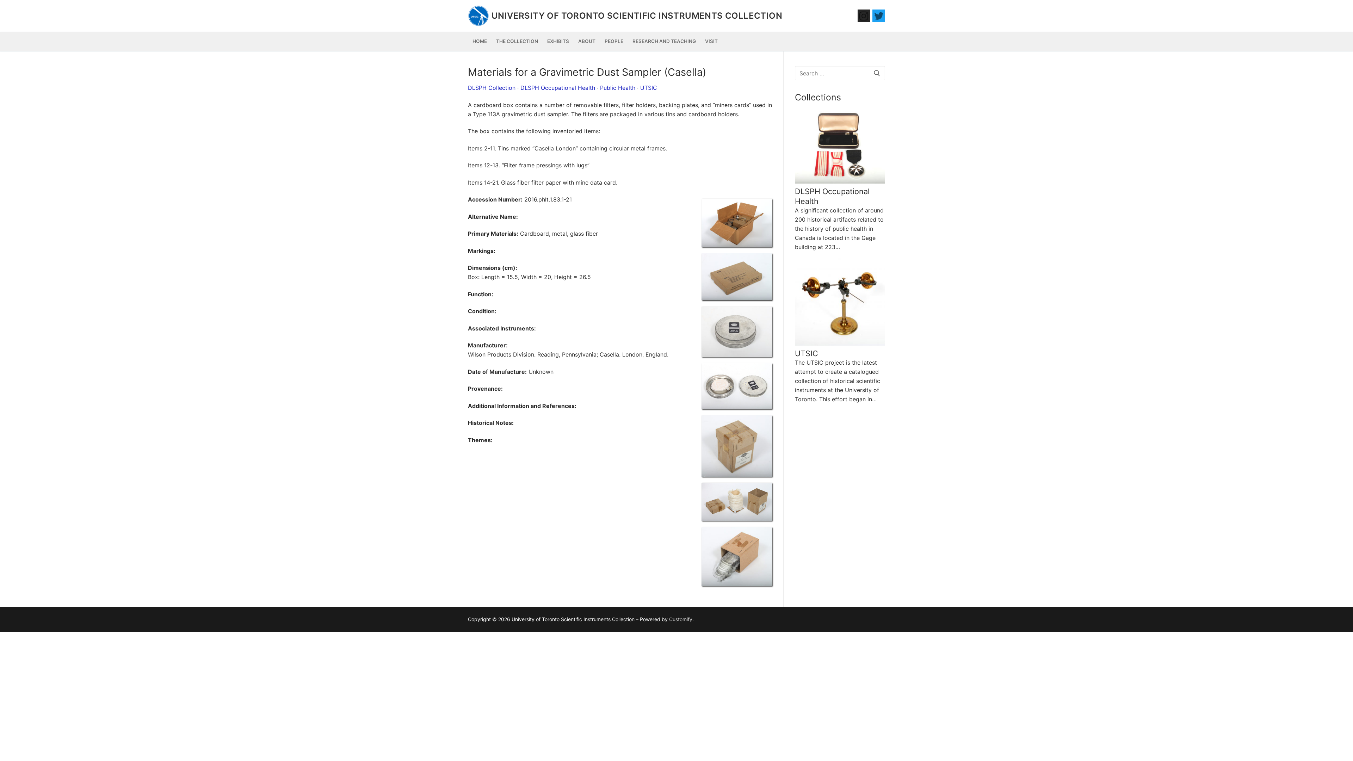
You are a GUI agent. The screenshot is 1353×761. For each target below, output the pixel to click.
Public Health (617, 87)
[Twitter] (878, 16)
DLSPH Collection (491, 87)
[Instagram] (864, 16)
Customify (680, 619)
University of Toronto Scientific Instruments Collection (637, 16)
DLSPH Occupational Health (557, 87)
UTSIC (648, 87)
